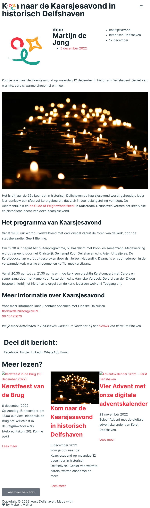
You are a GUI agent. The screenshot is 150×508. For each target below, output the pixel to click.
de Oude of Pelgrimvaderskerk (52, 206)
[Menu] (141, 7)
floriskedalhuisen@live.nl (20, 311)
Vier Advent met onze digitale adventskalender (123, 395)
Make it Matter (21, 504)
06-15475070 (12, 316)
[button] (11, 352)
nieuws (104, 326)
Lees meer (9, 446)
